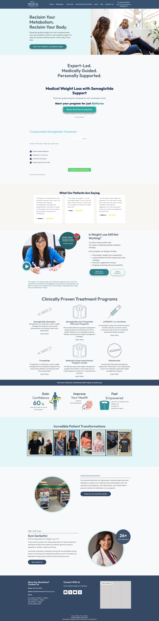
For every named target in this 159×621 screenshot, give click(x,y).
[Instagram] (80, 592)
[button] (60, 4)
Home (51, 4)
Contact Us (109, 4)
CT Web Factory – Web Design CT (88, 619)
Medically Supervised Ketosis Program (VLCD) (79, 361)
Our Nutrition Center (84, 4)
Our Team (70, 4)
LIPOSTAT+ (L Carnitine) (114, 322)
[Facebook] (65, 592)
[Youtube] (75, 592)
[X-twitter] (70, 592)
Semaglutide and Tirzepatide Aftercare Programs (79, 323)
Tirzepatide (44, 360)
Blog (96, 4)
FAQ (101, 4)
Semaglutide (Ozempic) (44, 322)
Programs (59, 4)
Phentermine (114, 360)
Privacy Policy (75, 616)
